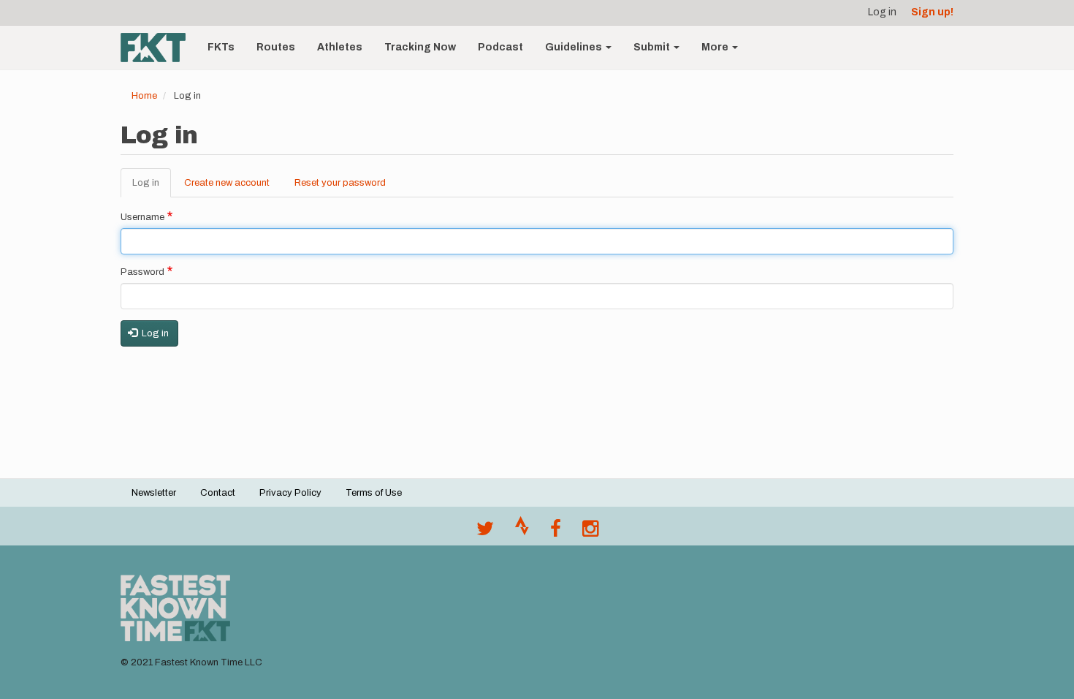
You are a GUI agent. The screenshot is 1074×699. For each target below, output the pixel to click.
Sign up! (932, 12)
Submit (652, 47)
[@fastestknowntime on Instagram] (590, 532)
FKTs (221, 47)
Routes (275, 47)
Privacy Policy (290, 493)
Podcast (500, 47)
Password (142, 272)
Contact (217, 493)
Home (144, 96)
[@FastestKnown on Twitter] (485, 532)
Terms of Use (374, 493)
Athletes (339, 47)
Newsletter (154, 493)
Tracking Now (420, 47)
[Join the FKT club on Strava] (522, 532)
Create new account (227, 183)
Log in (882, 12)
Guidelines (574, 47)
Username (142, 217)
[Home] (159, 47)
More (716, 47)
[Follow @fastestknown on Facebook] (555, 532)
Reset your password (340, 183)
